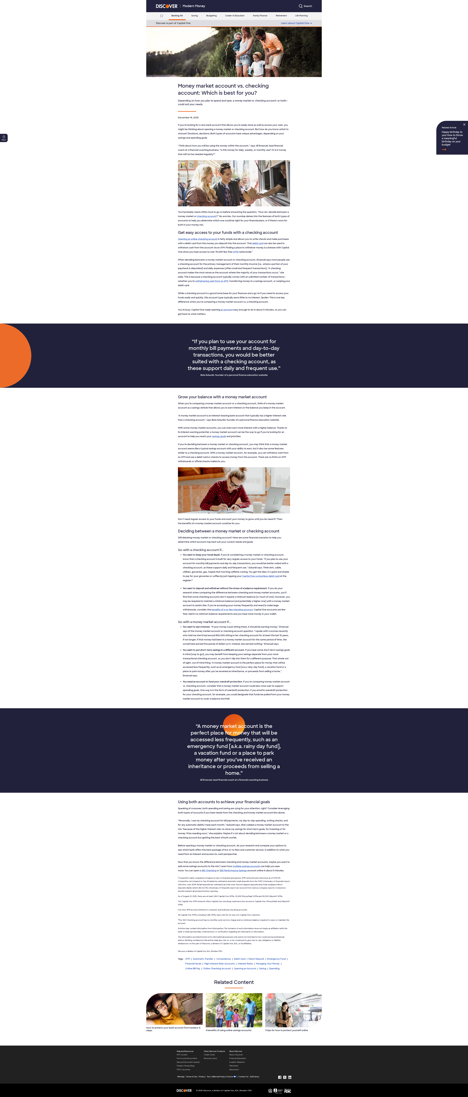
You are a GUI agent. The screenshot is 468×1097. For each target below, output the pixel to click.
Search (308, 6)
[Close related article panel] (464, 124)
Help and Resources (185, 1051)
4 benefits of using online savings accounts (228, 1030)
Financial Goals (193, 963)
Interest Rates (245, 963)
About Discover (235, 1051)
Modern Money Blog (185, 1066)
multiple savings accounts (246, 866)
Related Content (234, 982)
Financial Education (237, 1058)
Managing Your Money (268, 963)
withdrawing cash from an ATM (211, 281)
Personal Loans (210, 1058)
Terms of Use (191, 1077)
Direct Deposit (256, 958)
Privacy (202, 1077)
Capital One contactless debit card (261, 576)
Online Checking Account (217, 968)
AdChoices (254, 1077)
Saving (262, 968)
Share (4, 140)
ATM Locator (182, 1055)
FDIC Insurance (183, 1069)
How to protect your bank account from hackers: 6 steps (173, 1029)
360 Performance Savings (233, 870)
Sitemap (180, 1077)
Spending (274, 968)
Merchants (233, 1066)
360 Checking (208, 870)
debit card (257, 243)
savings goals (219, 436)
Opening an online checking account (197, 239)
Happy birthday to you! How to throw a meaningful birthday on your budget (452, 138)
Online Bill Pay (192, 968)
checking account (206, 216)
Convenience (223, 958)
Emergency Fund (276, 958)
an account (227, 309)
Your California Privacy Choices (220, 1077)
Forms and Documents (187, 1058)
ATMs (236, 251)
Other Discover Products (214, 1051)
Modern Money (194, 6)
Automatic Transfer (203, 958)
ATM (187, 958)
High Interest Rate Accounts (219, 963)
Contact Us (243, 1077)
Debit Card (240, 958)
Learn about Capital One (295, 23)
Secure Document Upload (188, 1062)
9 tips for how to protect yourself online (286, 1030)
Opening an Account (245, 968)
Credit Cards (209, 1055)
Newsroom (234, 1069)
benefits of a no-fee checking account (232, 609)
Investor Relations (237, 1062)
